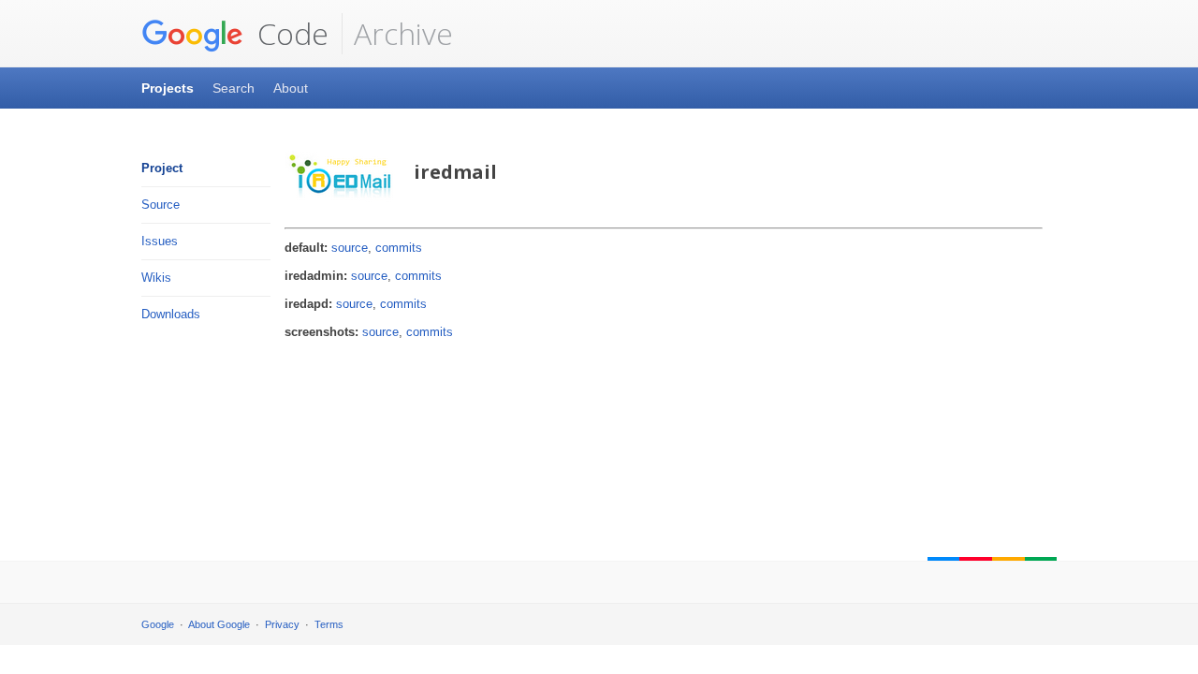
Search (233, 88)
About (290, 88)
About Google (219, 624)
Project (162, 168)
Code (289, 33)
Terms (328, 624)
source (349, 248)
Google (157, 624)
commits (398, 248)
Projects (167, 88)
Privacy (282, 624)
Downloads (170, 314)
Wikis (156, 278)
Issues (159, 241)
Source (160, 205)
